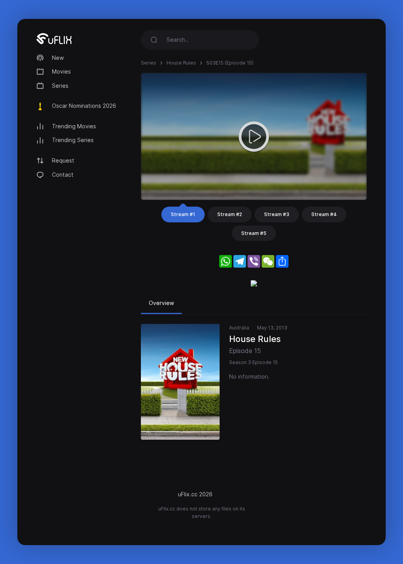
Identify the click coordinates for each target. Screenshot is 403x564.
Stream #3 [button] (276, 214)
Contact (63, 174)
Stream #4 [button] (324, 214)
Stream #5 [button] (253, 233)
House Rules (181, 63)
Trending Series (73, 140)
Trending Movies (74, 126)
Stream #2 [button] (229, 214)
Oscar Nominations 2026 (84, 105)
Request (63, 160)
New (58, 57)
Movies (61, 71)
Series (60, 85)
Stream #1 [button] (183, 214)
